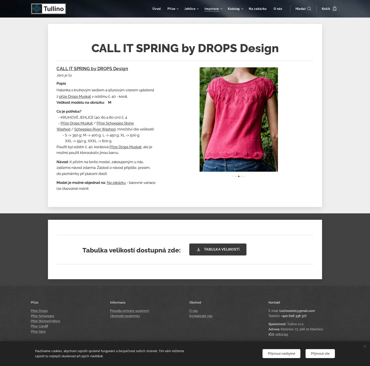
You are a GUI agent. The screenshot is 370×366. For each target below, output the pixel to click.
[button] (303, 8)
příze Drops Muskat (75, 96)
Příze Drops (39, 311)
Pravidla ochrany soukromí (129, 311)
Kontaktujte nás (200, 316)
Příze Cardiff (39, 326)
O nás (193, 311)
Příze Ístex (38, 332)
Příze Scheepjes (42, 316)
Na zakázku (116, 182)
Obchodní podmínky (125, 316)
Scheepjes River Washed (95, 129)
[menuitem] (157, 8)
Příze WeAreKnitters (45, 321)
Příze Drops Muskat (77, 123)
